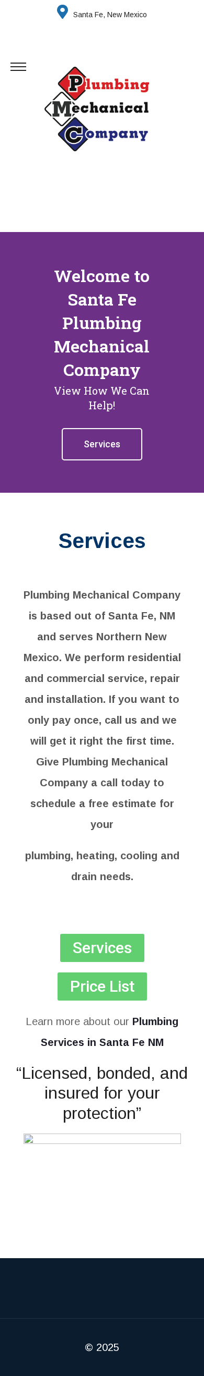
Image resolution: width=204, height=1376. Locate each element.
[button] (10, 362)
